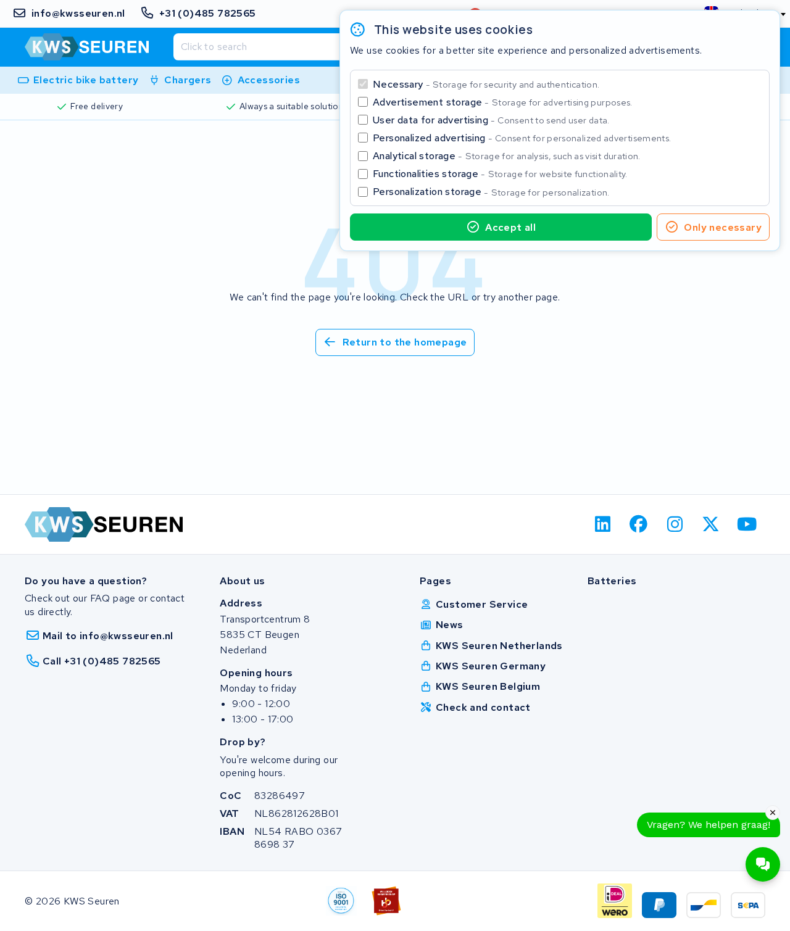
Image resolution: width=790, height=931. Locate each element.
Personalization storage (491, 191)
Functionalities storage (500, 173)
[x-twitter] (711, 524)
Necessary (486, 84)
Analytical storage (507, 155)
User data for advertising (491, 120)
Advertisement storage (503, 102)
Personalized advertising (522, 137)
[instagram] (675, 524)
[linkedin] (602, 524)
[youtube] (747, 524)
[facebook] (639, 524)
